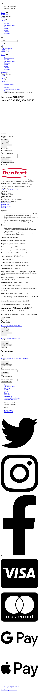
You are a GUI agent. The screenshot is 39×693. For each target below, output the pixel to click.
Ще (2, 319)
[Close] (1, 152)
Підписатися (5, 556)
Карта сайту (8, 396)
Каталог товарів (9, 58)
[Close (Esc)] (1, 133)
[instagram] (19, 494)
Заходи (6, 31)
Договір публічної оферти (12, 398)
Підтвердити (4, 159)
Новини (6, 28)
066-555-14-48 (5, 50)
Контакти (7, 33)
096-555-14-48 (5, 51)
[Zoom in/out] (5, 133)
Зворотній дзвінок (6, 48)
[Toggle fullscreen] (3, 133)
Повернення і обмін (10, 399)
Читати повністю (6, 203)
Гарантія (7, 27)
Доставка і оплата (9, 25)
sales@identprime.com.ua (11, 686)
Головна (6, 87)
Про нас (6, 23)
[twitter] (19, 451)
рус (2, 1)
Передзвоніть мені (6, 381)
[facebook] (19, 554)
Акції (6, 30)
